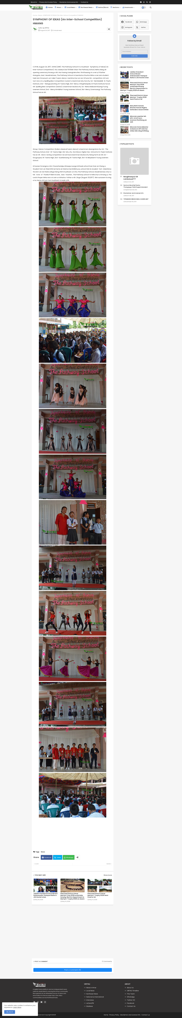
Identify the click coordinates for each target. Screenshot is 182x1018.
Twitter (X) (131, 1000)
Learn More (17, 1007)
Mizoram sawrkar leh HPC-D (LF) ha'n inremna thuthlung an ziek (138, 119)
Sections (115, 7)
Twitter (59, 857)
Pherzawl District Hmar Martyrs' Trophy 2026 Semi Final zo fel (98, 895)
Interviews (90, 1000)
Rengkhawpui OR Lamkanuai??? (130, 178)
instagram (128, 27)
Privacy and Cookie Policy (48, 2)
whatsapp (143, 22)
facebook (128, 22)
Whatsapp (69, 857)
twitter (143, 27)
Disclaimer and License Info (69, 2)
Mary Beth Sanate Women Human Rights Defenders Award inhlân (139, 108)
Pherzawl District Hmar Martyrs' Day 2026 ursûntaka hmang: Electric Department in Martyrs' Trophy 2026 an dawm (72, 896)
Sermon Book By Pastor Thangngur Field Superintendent (135, 186)
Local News (71, 7)
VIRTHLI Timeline (133, 991)
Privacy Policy (114, 1015)
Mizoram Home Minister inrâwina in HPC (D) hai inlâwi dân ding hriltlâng (139, 129)
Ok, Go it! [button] (9, 1012)
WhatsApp (131, 997)
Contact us (84, 2)
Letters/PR (90, 1003)
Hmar (58, 7)
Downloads (128, 7)
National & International (95, 997)
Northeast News (86, 7)
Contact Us (131, 1006)
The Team (131, 994)
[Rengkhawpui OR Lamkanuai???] (134, 161)
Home (50, 7)
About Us (34, 2)
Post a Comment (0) (72, 970)
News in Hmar (91, 988)
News (40, 15)
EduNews (89, 1006)
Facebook (47, 857)
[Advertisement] (75, 49)
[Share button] (77, 857)
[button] (151, 7)
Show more (108, 875)
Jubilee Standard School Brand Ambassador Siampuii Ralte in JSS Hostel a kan (45, 895)
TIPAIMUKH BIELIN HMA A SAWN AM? (136, 199)
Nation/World (103, 7)
